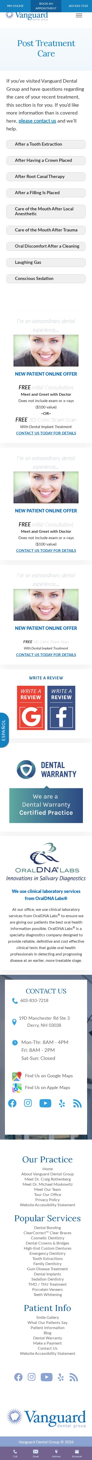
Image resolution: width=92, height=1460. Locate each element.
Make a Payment (47, 1343)
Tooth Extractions (47, 1259)
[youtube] (46, 1103)
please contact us (37, 121)
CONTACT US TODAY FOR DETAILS (46, 433)
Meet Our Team (47, 1190)
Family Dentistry (47, 1264)
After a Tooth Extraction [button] (38, 144)
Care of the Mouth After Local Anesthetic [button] (44, 211)
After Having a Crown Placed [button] (43, 160)
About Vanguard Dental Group (47, 1174)
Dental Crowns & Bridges (47, 1243)
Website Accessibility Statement (47, 1205)
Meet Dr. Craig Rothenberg (48, 1179)
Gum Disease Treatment (47, 1269)
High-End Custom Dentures (47, 1248)
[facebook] (13, 1103)
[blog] (78, 1103)
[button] (36, 1454)
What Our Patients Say (47, 1323)
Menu (81, 15)
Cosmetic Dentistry (47, 1238)
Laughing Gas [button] (28, 262)
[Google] (31, 709)
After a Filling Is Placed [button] (37, 193)
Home (47, 1169)
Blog (47, 1333)
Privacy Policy (47, 1200)
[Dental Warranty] (46, 822)
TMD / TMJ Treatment (47, 1284)
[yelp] (63, 1103)
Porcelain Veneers (47, 1290)
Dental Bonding (47, 1228)
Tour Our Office (47, 1195)
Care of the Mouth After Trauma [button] (46, 230)
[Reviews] (61, 709)
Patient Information (48, 1328)
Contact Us (47, 1348)
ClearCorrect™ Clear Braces (47, 1233)
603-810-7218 (34, 1001)
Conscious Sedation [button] (34, 279)
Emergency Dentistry (47, 1254)
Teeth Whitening (47, 1295)
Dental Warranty (47, 1338)
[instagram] (29, 1103)
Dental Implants (47, 1274)
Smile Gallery (47, 1318)
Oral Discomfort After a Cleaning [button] (47, 246)
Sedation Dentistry (47, 1279)
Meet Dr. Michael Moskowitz (48, 1184)
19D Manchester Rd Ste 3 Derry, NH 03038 (44, 1022)
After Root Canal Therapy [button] (40, 177)
